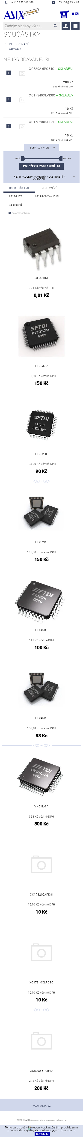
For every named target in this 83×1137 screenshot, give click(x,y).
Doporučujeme (19, 188)
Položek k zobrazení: (41, 166)
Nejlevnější (50, 188)
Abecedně (15, 204)
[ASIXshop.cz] (21, 14)
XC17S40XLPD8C (51, 95)
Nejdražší (16, 196)
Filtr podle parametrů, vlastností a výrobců (39, 178)
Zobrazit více (39, 147)
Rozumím (42, 1134)
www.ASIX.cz (42, 1105)
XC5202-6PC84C (51, 69)
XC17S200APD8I (51, 122)
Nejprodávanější (47, 196)
